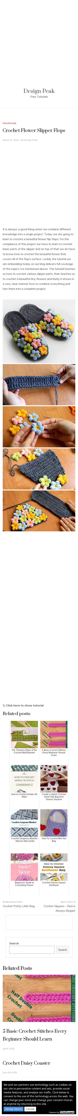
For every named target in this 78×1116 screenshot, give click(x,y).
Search (14, 943)
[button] (14, 1109)
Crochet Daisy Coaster (26, 1063)
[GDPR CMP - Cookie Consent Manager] (67, 1112)
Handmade (9, 123)
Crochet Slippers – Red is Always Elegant (59, 908)
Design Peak (39, 91)
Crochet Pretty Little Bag (19, 906)
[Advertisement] (39, 39)
